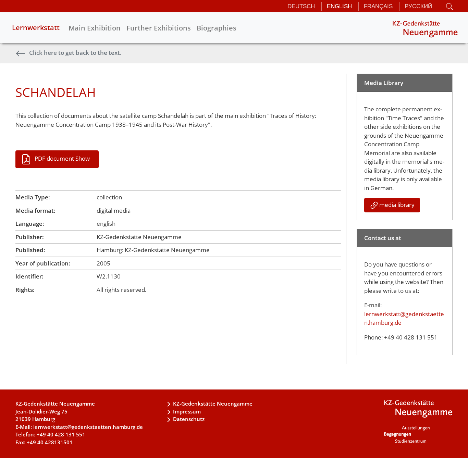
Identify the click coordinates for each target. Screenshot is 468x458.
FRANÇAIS (378, 6)
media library (397, 205)
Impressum (187, 411)
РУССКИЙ (418, 6)
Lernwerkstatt (36, 27)
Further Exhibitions (158, 28)
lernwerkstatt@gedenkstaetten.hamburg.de (88, 426)
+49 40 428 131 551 (61, 434)
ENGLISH (339, 6)
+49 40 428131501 (50, 442)
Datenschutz (189, 419)
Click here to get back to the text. (75, 53)
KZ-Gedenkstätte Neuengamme (213, 403)
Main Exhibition (95, 28)
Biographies (216, 28)
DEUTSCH (301, 6)
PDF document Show (62, 158)
